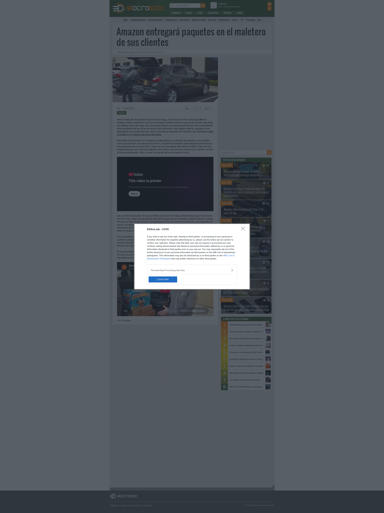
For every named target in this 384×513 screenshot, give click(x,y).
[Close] (244, 229)
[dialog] (192, 256)
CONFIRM (163, 279)
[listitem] (192, 270)
